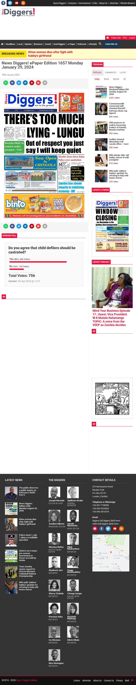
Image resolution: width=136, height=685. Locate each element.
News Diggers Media (26, 680)
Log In (132, 37)
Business (38, 44)
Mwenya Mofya (56, 547)
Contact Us (109, 680)
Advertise (114, 3)
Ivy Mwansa (54, 640)
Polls (95, 3)
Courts (48, 44)
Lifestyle (93, 44)
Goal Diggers (59, 44)
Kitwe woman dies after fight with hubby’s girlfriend (50, 53)
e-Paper (71, 44)
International (84, 3)
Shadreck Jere (56, 570)
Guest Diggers (59, 3)
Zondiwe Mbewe (56, 524)
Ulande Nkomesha (72, 525)
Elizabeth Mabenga (71, 617)
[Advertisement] (62, 26)
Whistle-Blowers (127, 3)
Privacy (119, 680)
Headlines (10, 44)
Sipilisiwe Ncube (75, 500)
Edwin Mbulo (73, 640)
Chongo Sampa (74, 593)
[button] (5, 82)
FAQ (125, 37)
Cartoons (72, 3)
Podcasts (81, 44)
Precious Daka (56, 616)
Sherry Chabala (56, 593)
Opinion (28, 44)
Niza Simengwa (56, 663)
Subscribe (116, 37)
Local (19, 44)
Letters (76, 680)
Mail (127, 680)
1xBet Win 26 (111, 44)
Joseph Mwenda (56, 500)
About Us (103, 3)
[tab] (97, 73)
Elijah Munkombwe (73, 548)
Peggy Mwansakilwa (73, 571)
